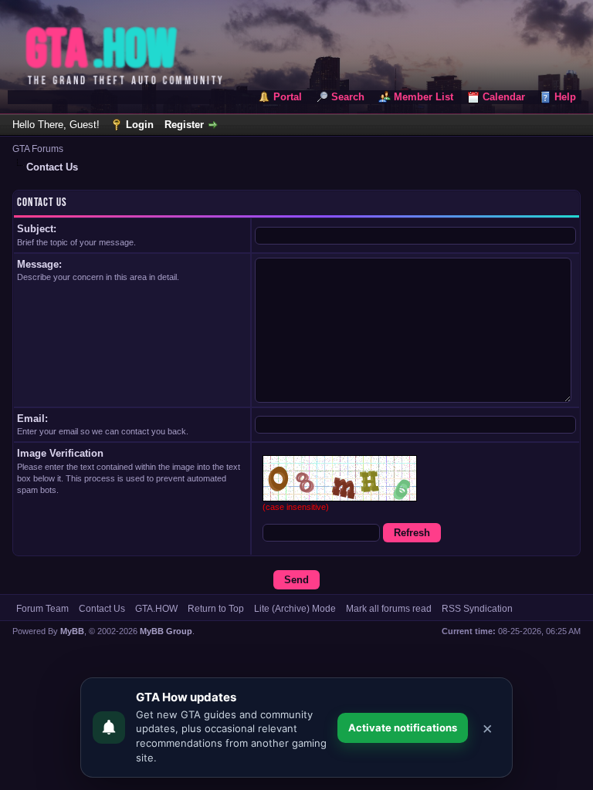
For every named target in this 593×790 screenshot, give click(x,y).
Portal (287, 97)
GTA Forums (37, 148)
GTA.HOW (156, 608)
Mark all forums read (389, 608)
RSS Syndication (477, 608)
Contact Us (102, 608)
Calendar (504, 97)
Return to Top (216, 608)
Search (347, 97)
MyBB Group (166, 631)
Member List (423, 97)
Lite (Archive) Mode (295, 608)
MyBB (72, 631)
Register (184, 124)
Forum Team (42, 608)
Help (565, 97)
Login (140, 124)
